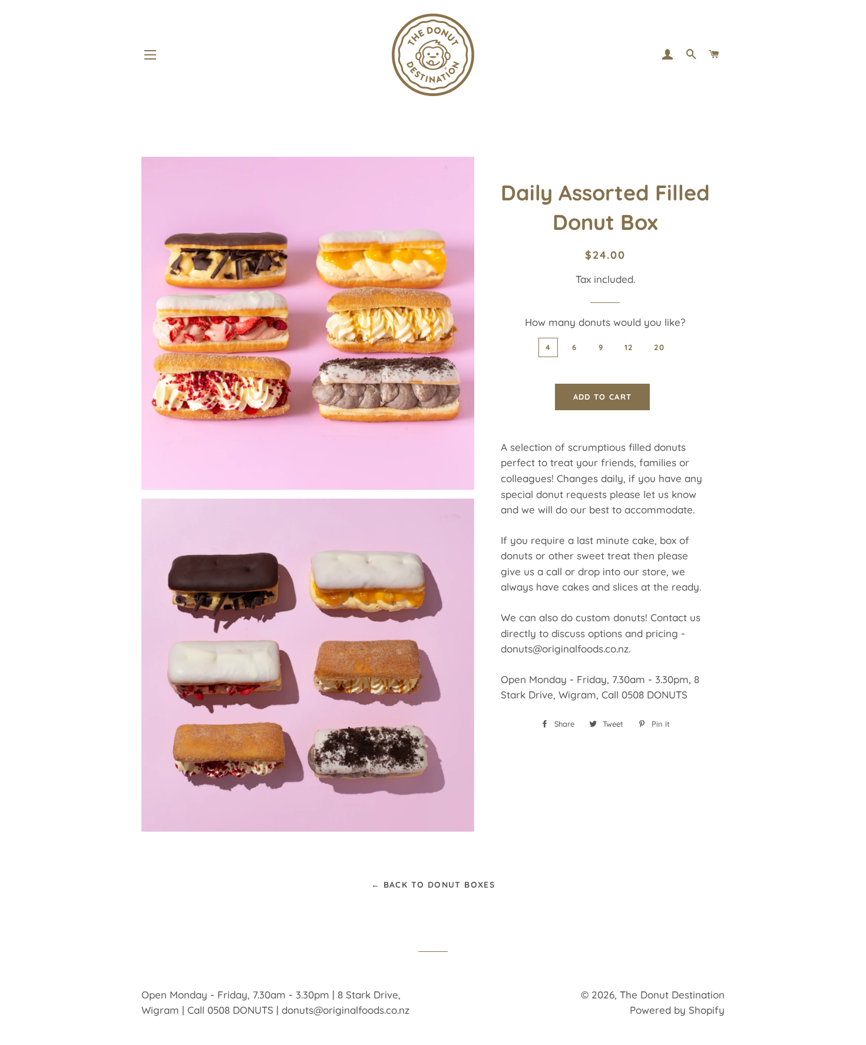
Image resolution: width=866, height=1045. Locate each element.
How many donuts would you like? (605, 322)
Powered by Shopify (677, 1010)
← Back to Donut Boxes (433, 884)
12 (628, 347)
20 (659, 347)
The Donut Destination (672, 994)
